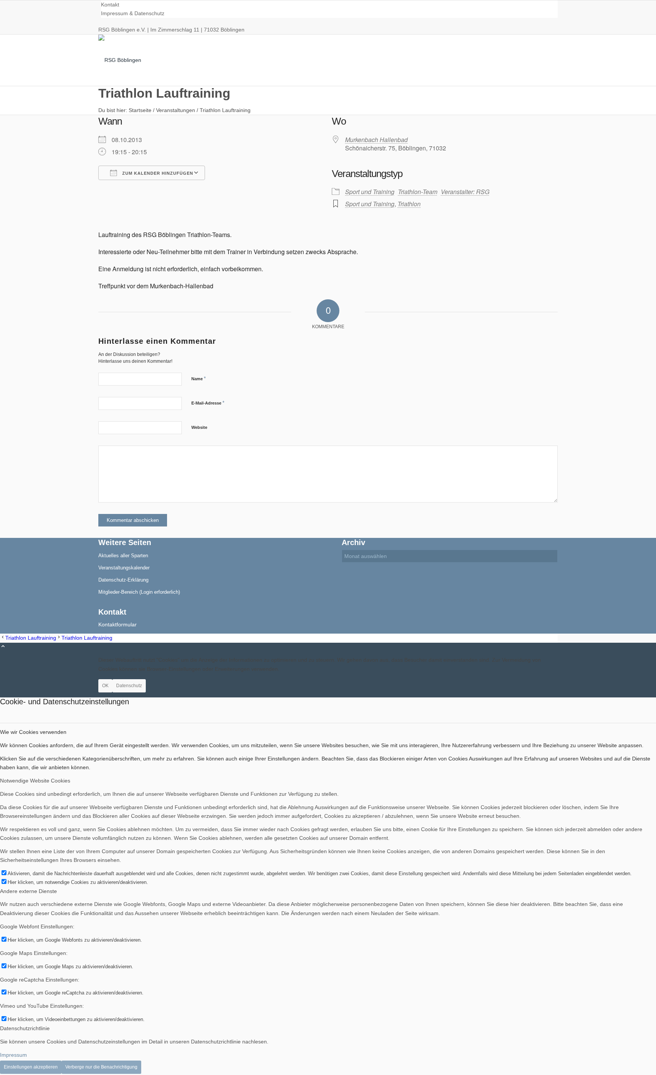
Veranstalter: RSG (465, 191)
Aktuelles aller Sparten (123, 555)
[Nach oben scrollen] (3, 646)
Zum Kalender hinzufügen (157, 173)
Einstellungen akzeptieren (31, 1067)
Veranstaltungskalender (124, 568)
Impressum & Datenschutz (132, 13)
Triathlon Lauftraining (164, 93)
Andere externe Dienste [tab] (28, 891)
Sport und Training (369, 191)
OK (105, 685)
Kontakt (110, 5)
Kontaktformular (117, 624)
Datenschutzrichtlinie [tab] (25, 1028)
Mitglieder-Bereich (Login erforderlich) (139, 592)
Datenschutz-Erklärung (123, 580)
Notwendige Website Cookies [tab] (35, 781)
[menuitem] (329, 4)
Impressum (13, 1055)
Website (199, 427)
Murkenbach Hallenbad (376, 139)
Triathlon (409, 203)
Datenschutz (129, 685)
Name (198, 378)
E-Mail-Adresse (207, 403)
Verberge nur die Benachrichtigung (101, 1067)
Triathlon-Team (417, 191)
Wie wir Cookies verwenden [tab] (33, 732)
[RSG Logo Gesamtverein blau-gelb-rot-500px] (155, 60)
